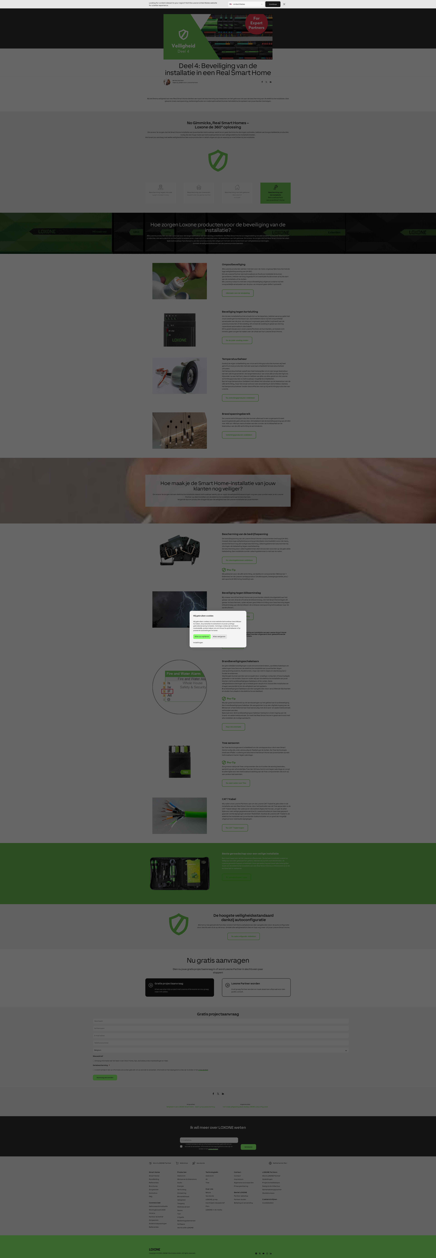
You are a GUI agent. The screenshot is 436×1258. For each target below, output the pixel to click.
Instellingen (198, 642)
